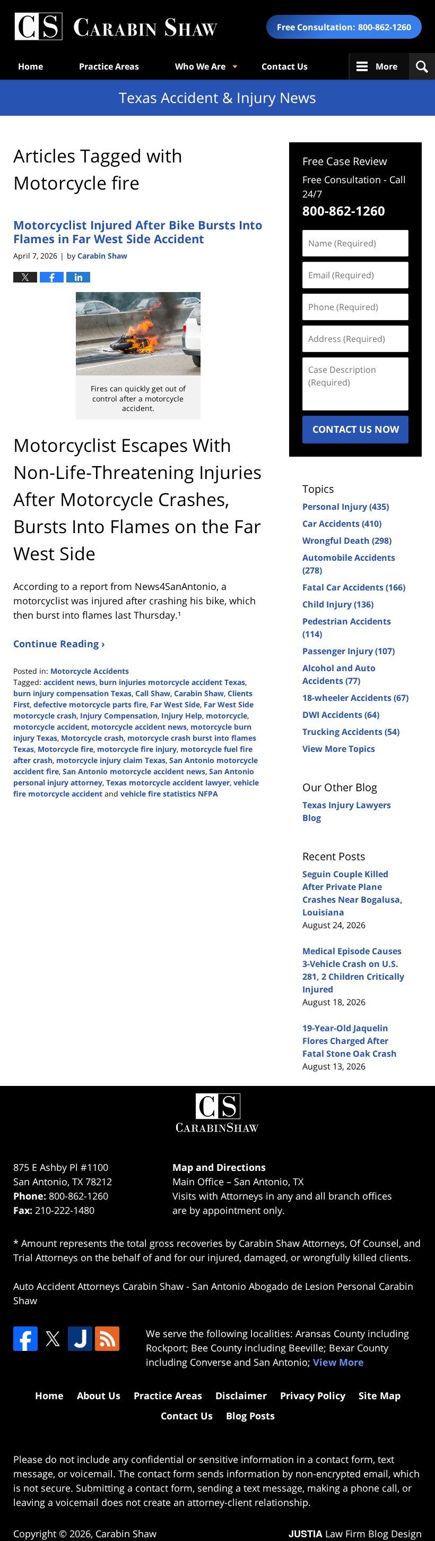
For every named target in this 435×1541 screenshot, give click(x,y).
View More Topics (338, 749)
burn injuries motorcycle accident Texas (172, 682)
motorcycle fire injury (137, 749)
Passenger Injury (348, 651)
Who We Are (200, 66)
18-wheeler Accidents (355, 698)
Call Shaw (152, 693)
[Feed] (107, 1338)
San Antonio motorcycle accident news (134, 771)
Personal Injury (345, 506)
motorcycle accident (50, 727)
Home (30, 66)
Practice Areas (109, 66)
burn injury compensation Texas (72, 693)
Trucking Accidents (350, 732)
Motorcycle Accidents (89, 671)
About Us (98, 1395)
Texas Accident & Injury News (115, 27)
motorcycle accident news (139, 727)
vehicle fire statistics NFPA (169, 794)
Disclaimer (241, 1395)
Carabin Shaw (199, 693)
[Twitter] (52, 1338)
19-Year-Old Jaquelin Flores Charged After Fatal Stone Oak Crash (349, 1040)
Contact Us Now (355, 429)
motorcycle (226, 715)
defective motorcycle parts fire (89, 704)
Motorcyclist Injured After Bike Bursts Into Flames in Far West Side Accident (138, 231)
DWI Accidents (340, 715)
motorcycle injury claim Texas (111, 760)
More (386, 66)
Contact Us (285, 66)
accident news (69, 682)
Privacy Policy (312, 1395)
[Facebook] (25, 1338)
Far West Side (175, 704)
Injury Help (181, 715)
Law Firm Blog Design (355, 1533)
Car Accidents (341, 523)
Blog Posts (250, 1415)
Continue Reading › (59, 643)
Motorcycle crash (92, 738)
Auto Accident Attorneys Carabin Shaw (98, 1286)
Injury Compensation (119, 715)
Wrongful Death (347, 540)
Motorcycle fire (65, 749)
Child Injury (337, 604)
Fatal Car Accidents (353, 587)
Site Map (380, 1395)
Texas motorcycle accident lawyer (168, 782)
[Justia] (80, 1338)
